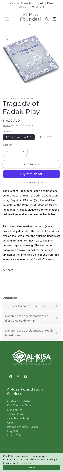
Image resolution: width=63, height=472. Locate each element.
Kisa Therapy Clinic (19, 405)
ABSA (10, 422)
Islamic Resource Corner (22, 427)
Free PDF (46, 137)
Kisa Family (14, 409)
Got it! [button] (31, 467)
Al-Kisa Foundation (19, 401)
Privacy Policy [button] (25, 462)
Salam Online (15, 414)
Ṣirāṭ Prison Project (19, 418)
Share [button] (9, 270)
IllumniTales (15, 435)
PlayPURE (13, 431)
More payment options (31, 182)
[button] (7, 19)
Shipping (7, 125)
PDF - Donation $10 (18, 137)
